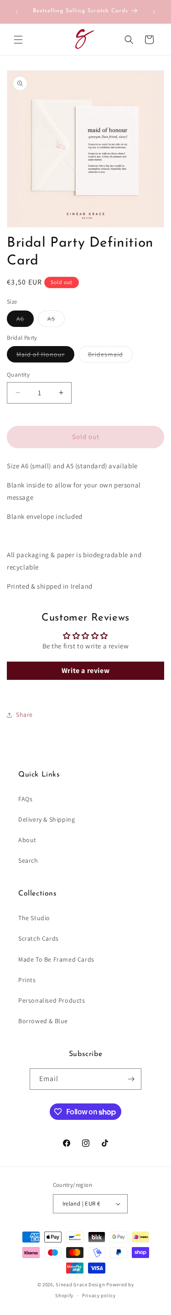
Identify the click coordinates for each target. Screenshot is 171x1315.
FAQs (25, 799)
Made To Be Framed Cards (56, 959)
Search (28, 860)
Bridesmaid (110, 356)
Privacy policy (99, 1295)
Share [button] (24, 714)
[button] (18, 40)
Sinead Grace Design (80, 1284)
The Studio (34, 918)
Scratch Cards (38, 938)
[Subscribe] (131, 1079)
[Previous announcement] (17, 12)
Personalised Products (51, 1000)
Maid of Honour (45, 356)
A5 (56, 320)
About (27, 840)
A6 (25, 320)
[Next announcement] (154, 12)
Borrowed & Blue (43, 1021)
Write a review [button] (85, 670)
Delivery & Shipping (46, 819)
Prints (27, 980)
